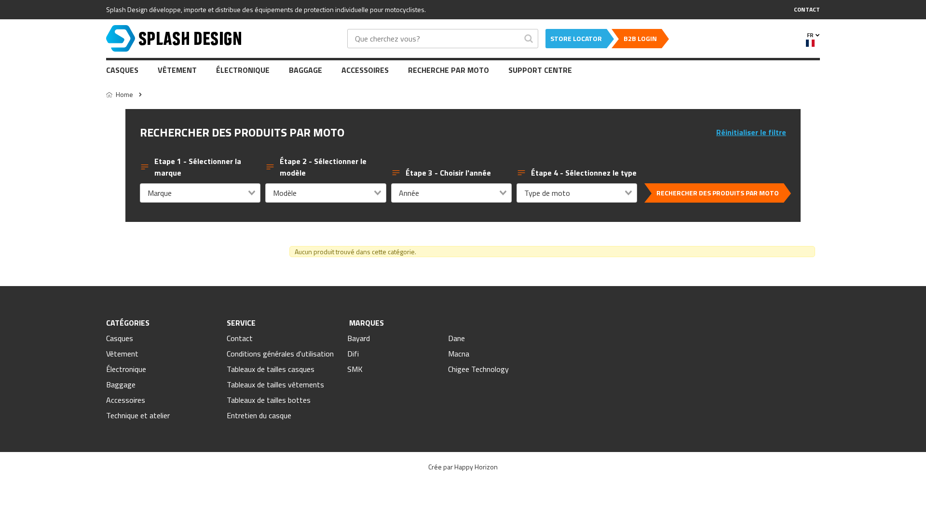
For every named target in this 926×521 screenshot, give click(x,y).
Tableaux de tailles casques (270, 369)
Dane (456, 338)
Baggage (305, 70)
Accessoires (365, 70)
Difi (353, 353)
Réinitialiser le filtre (751, 132)
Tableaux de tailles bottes (269, 400)
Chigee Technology (478, 369)
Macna (458, 353)
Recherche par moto (448, 70)
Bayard (358, 338)
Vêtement (177, 70)
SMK (355, 369)
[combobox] (200, 193)
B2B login (640, 38)
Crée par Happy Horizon (463, 467)
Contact (240, 338)
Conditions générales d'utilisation (280, 353)
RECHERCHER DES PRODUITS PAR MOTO (717, 193)
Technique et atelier (138, 415)
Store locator (576, 38)
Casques (122, 70)
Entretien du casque (259, 415)
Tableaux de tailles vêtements (275, 384)
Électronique (243, 70)
